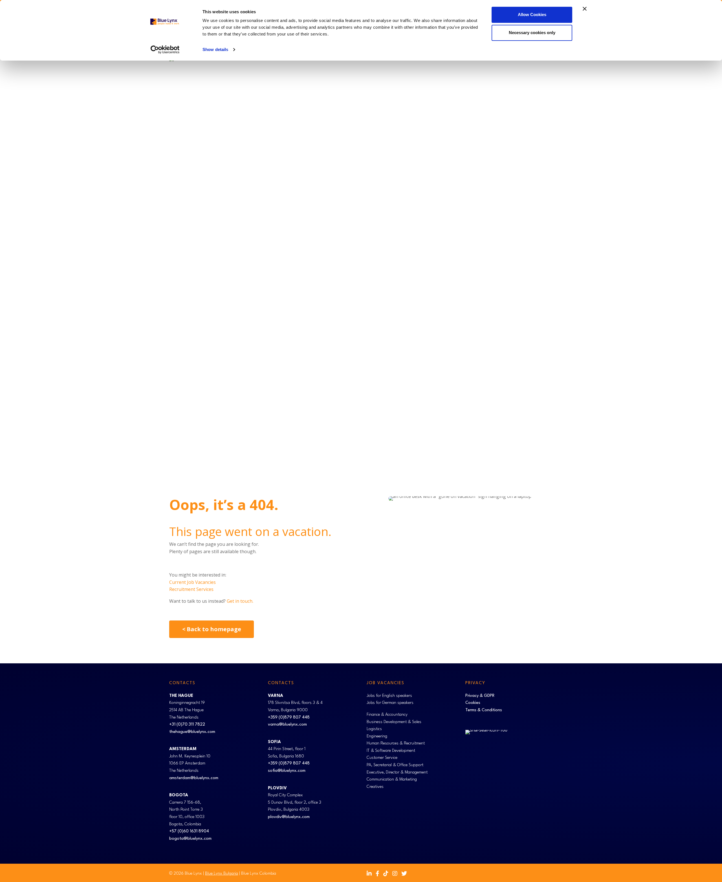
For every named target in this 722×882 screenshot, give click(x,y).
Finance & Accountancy (387, 715)
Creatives (375, 787)
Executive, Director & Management (397, 772)
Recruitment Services (191, 589)
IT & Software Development (391, 751)
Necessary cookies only (532, 32)
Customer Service (382, 758)
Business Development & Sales (394, 722)
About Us (541, 268)
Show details (215, 49)
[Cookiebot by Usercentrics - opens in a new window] (165, 49)
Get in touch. (240, 601)
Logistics (374, 729)
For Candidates (396, 268)
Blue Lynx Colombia (258, 874)
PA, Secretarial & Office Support (395, 765)
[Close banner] (585, 9)
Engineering (377, 736)
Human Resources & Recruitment (396, 743)
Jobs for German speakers (390, 703)
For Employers (439, 268)
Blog (518, 268)
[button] (416, 268)
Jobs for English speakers (389, 696)
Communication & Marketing (392, 779)
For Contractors (484, 268)
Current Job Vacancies (192, 582)
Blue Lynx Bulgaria (221, 874)
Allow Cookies (532, 14)
